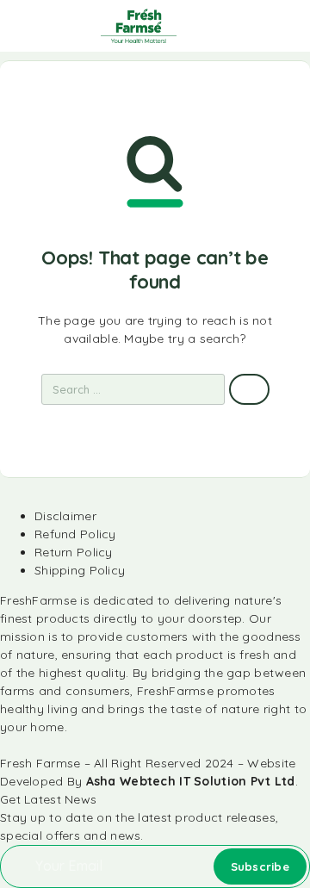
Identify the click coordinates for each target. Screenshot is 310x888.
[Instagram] (14, 745)
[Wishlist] (257, 27)
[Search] (201, 28)
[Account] (229, 28)
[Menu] (37, 26)
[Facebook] (4, 745)
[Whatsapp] (24, 745)
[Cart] (285, 27)
